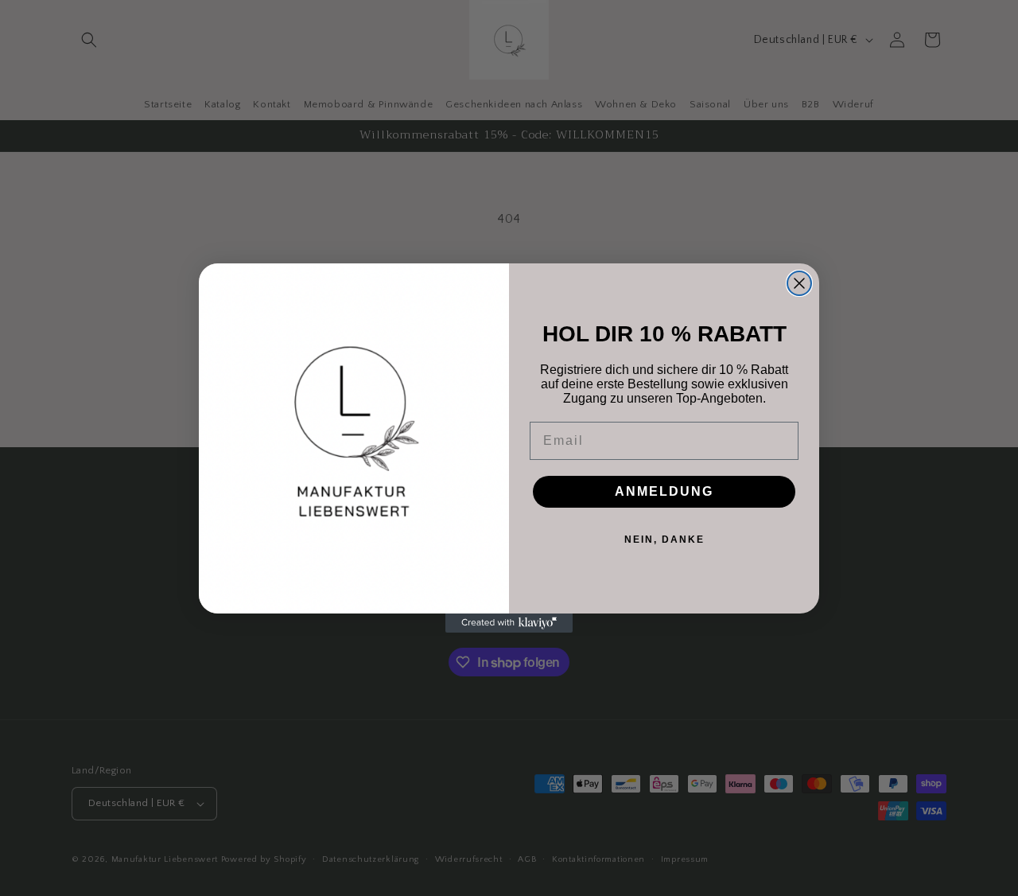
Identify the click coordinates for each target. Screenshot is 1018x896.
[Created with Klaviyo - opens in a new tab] (509, 623)
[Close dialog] (799, 283)
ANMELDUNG (664, 491)
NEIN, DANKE (664, 539)
